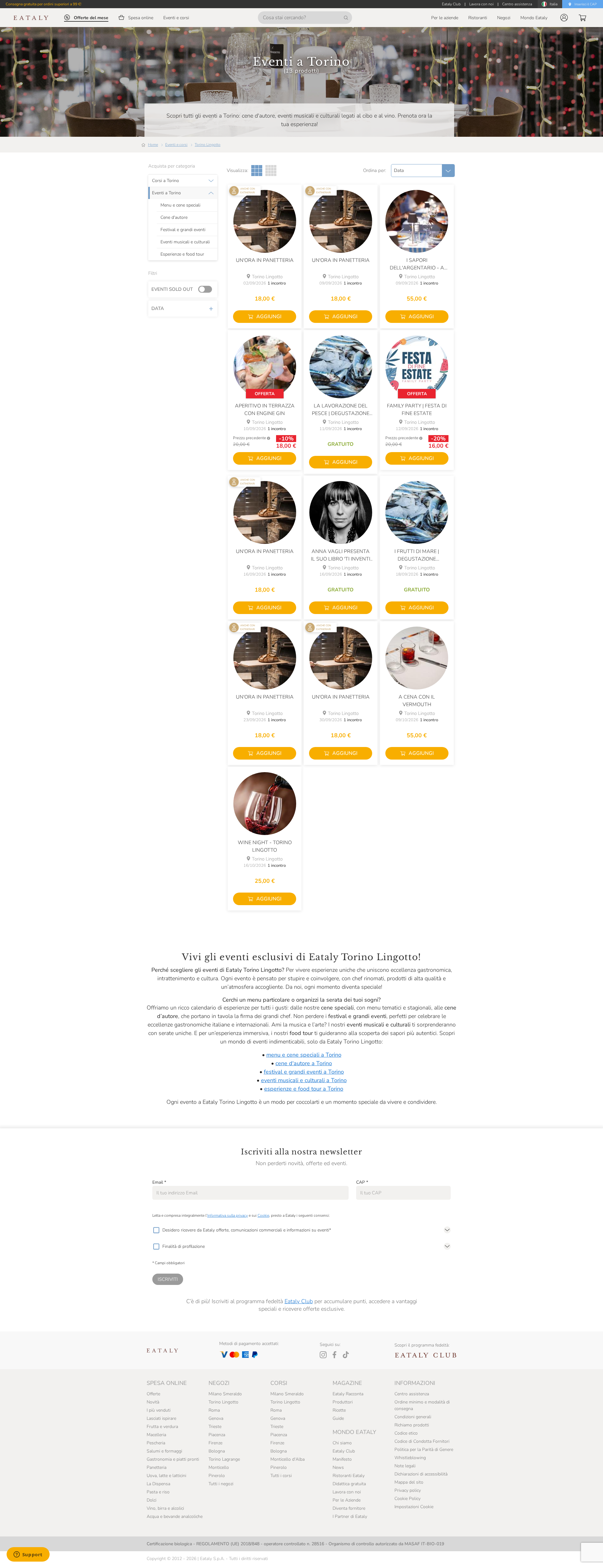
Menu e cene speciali (180, 205)
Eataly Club (299, 1301)
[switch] (206, 289)
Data (157, 308)
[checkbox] (156, 1230)
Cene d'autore (173, 217)
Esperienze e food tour (182, 254)
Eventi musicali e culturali (185, 242)
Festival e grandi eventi (182, 230)
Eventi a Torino (166, 193)
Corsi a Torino (165, 181)
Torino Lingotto (207, 144)
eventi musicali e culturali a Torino (304, 1080)
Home (153, 144)
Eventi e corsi (176, 144)
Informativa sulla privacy (227, 1215)
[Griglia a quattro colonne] (270, 170)
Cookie (263, 1215)
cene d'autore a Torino (303, 1063)
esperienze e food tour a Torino (303, 1089)
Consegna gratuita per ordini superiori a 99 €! (43, 4)
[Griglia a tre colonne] (256, 170)
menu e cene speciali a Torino (303, 1055)
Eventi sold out (172, 289)
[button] (564, 17)
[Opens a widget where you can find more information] (28, 1555)
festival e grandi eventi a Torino (304, 1072)
